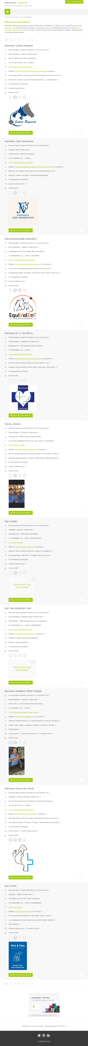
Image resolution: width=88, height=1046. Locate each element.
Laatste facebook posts (17, 88)
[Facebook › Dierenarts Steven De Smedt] (15, 840)
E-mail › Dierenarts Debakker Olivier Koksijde (24, 712)
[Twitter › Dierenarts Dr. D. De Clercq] (10, 380)
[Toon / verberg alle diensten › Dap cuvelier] (46, 555)
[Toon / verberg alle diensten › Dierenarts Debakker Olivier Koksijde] (46, 725)
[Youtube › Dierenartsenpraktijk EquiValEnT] (24, 290)
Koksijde (24, 699)
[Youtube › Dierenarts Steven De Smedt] (24, 840)
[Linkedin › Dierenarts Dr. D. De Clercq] (20, 380)
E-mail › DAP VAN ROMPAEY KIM (20, 630)
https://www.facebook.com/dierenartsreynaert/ (30, 71)
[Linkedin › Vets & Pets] (20, 937)
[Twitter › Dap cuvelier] (10, 573)
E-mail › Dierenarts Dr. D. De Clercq (20, 354)
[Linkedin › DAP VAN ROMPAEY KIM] (20, 655)
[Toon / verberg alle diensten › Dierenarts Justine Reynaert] (46, 80)
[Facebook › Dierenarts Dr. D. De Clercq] (15, 380)
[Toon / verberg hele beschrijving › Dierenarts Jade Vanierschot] (46, 171)
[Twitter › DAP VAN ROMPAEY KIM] (10, 655)
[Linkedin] (48, 1035)
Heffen (19, 894)
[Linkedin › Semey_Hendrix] (20, 475)
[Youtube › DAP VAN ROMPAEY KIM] (24, 655)
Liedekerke (24, 341)
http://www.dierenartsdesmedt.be (26, 814)
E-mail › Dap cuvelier (15, 542)
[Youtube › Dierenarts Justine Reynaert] (24, 97)
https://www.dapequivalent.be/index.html (28, 264)
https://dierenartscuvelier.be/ (24, 547)
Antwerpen (12, 530)
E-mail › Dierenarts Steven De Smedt (21, 810)
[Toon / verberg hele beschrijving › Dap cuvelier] (46, 551)
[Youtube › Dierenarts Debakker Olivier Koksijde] (24, 742)
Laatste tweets (14, 733)
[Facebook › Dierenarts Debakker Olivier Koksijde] (15, 742)
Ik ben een (74, 2)
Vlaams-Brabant (14, 341)
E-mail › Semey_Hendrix (17, 445)
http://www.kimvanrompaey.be (25, 634)
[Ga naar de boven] (81, 133)
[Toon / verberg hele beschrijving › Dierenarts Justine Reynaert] (46, 75)
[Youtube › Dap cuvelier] (24, 573)
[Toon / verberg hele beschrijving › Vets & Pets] (46, 916)
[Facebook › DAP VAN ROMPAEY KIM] (15, 655)
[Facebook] (44, 1035)
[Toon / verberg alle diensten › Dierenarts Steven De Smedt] (46, 822)
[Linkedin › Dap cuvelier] (20, 573)
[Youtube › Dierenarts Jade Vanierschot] (24, 193)
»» (32, 40)
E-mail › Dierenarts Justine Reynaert (21, 67)
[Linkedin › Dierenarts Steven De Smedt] (20, 840)
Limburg (11, 150)
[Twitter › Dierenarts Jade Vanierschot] (10, 193)
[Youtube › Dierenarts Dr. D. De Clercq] (24, 380)
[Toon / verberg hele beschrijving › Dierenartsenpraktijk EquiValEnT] (46, 268)
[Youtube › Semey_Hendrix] (24, 475)
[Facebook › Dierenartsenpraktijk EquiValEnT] (15, 290)
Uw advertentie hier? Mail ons (44, 1015)
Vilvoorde (24, 432)
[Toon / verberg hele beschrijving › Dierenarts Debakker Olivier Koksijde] (46, 721)
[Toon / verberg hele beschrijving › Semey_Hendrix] (46, 454)
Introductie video (46, 733)
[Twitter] (39, 1035)
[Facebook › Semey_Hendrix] (15, 475)
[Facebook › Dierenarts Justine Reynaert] (15, 97)
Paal (17, 150)
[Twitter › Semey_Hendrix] (10, 475)
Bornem (19, 530)
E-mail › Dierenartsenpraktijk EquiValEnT (22, 260)
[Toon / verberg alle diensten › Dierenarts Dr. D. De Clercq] (46, 367)
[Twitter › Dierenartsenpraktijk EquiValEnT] (10, 290)
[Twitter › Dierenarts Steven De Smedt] (10, 840)
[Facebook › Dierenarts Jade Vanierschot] (15, 193)
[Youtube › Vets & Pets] (24, 937)
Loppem (24, 247)
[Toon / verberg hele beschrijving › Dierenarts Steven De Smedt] (46, 818)
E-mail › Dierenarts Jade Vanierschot (21, 162)
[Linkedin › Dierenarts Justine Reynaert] (20, 97)
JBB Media (42, 1041)
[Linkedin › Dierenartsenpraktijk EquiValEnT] (20, 290)
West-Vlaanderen (14, 54)
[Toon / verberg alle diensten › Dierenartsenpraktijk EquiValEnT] (46, 273)
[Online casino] (45, 994)
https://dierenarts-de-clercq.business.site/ (28, 359)
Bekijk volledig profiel (20, 133)
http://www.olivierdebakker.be (24, 717)
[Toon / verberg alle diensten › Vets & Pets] (46, 920)
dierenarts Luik (10, 28)
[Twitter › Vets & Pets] (10, 937)
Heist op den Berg (23, 797)
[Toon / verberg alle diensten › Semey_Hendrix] (46, 458)
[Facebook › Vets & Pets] (15, 937)
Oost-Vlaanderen (14, 617)
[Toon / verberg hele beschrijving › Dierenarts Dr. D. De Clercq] (46, 363)
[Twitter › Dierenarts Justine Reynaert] (10, 97)
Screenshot (51, 71)
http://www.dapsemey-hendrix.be (25, 449)
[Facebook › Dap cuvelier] (15, 573)
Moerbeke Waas (26, 617)
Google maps (32, 54)
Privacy (48, 1041)
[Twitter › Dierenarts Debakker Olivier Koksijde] (10, 742)
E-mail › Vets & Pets (15, 907)
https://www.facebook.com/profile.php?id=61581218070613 (34, 167)
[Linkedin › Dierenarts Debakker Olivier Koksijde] (20, 742)
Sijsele (24, 54)
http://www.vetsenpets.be (23, 911)
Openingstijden (14, 729)
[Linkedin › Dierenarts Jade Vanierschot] (20, 193)
